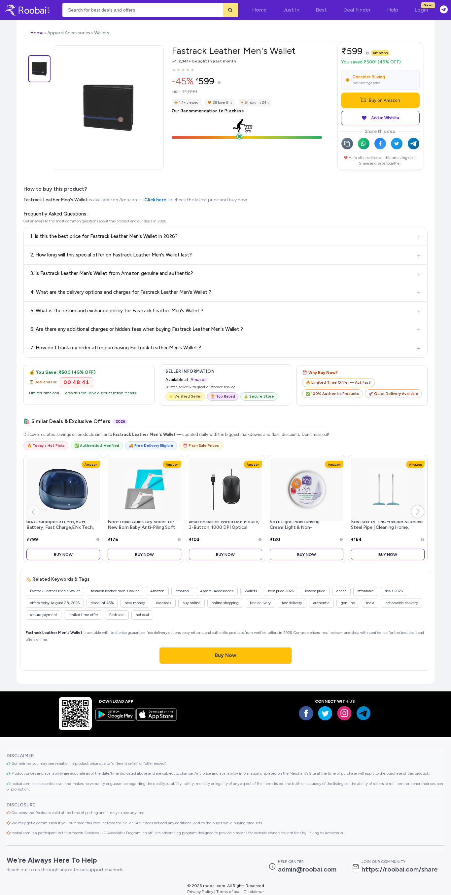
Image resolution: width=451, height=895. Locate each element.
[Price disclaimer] (219, 83)
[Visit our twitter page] (325, 713)
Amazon (380, 53)
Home (36, 33)
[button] (417, 511)
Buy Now (63, 554)
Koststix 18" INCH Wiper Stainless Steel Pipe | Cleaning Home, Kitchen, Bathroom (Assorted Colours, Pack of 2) (387, 530)
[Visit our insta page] (344, 713)
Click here (155, 200)
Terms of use (228, 891)
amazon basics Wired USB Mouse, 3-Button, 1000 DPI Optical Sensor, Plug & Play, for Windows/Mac (224, 530)
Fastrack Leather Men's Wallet (56, 200)
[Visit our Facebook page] (306, 713)
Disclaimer (254, 891)
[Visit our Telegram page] (363, 713)
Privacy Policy (200, 891)
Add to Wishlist (385, 118)
